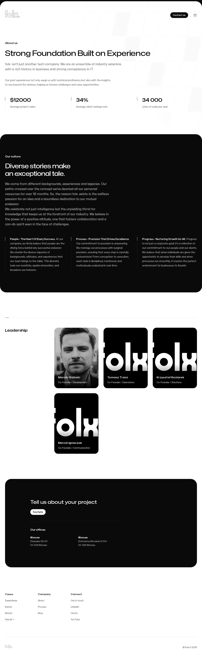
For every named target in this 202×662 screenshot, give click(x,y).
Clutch (74, 613)
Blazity (8, 613)
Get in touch (77, 601)
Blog (40, 613)
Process (42, 607)
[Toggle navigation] (195, 15)
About (41, 601)
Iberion (8, 607)
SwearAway (11, 601)
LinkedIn (75, 607)
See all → (9, 620)
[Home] (12, 15)
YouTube (75, 620)
